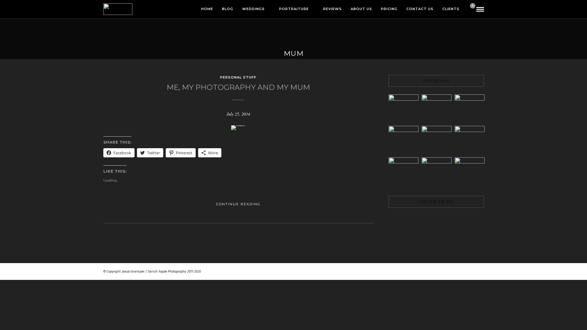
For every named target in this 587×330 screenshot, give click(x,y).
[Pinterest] (447, 219)
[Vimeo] (436, 219)
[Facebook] (415, 219)
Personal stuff (238, 77)
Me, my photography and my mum (238, 87)
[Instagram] (457, 219)
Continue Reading (238, 204)
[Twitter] (426, 219)
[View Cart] (470, 9)
